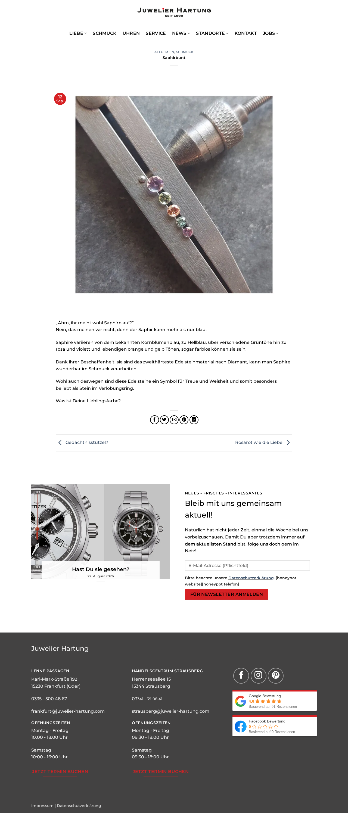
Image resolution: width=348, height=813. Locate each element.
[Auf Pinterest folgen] (276, 676)
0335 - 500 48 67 (49, 698)
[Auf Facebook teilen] (154, 419)
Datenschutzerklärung (251, 577)
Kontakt (246, 33)
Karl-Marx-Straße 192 (54, 679)
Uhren (131, 33)
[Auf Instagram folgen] (258, 676)
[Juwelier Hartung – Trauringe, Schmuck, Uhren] (174, 12)
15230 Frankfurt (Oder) (55, 686)
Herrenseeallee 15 (151, 679)
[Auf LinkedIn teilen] (193, 419)
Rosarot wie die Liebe (259, 442)
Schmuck (104, 33)
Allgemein (164, 52)
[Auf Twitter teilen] (164, 419)
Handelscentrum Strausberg (167, 670)
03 (134, 698)
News (179, 33)
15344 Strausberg (151, 686)
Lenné (38, 670)
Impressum (42, 805)
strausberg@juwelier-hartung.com (170, 711)
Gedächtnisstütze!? (86, 442)
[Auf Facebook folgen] (241, 676)
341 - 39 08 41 (149, 698)
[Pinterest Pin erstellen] (183, 419)
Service (156, 33)
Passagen (57, 670)
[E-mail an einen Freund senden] (174, 419)
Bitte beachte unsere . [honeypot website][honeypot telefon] (240, 581)
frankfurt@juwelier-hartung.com (68, 711)
